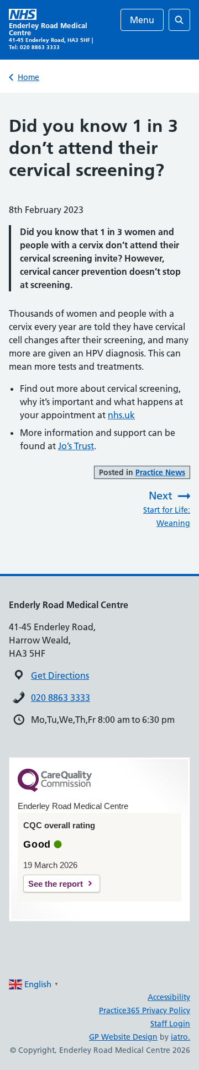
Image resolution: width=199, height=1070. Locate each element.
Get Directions (60, 675)
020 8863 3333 (60, 697)
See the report (55, 883)
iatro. (180, 1037)
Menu (142, 19)
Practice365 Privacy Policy (144, 1010)
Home (28, 77)
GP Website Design (123, 1037)
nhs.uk (121, 414)
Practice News (160, 472)
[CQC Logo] (55, 789)
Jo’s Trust (76, 445)
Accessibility (169, 997)
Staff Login (170, 1024)
